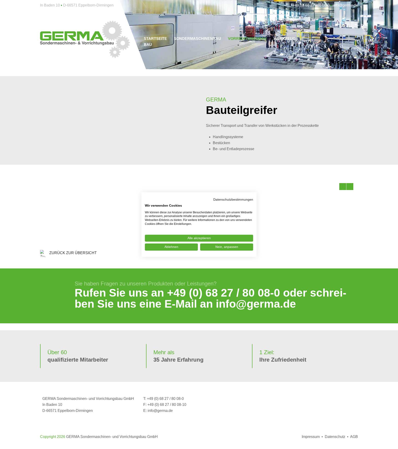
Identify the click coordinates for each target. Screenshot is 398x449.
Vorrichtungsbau (247, 39)
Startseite (155, 39)
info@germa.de (256, 304)
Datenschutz (335, 437)
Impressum (311, 437)
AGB (354, 437)
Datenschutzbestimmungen (233, 199)
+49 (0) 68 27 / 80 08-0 (223, 293)
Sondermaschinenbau (197, 39)
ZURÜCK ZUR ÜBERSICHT (73, 253)
